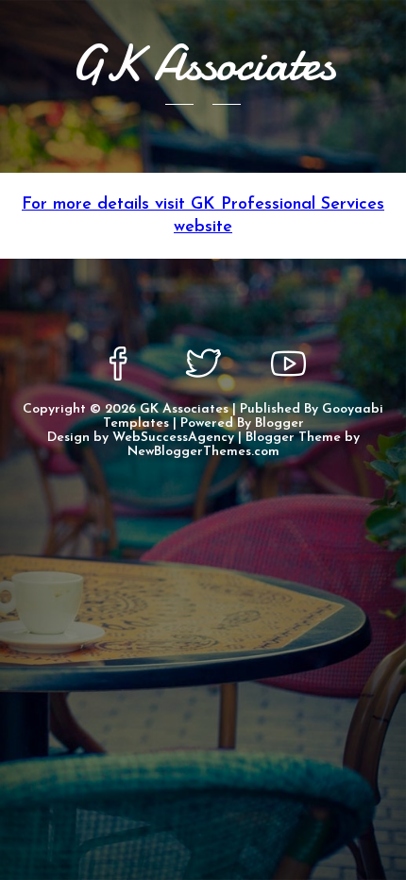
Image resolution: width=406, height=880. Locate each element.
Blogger (279, 423)
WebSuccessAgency (173, 438)
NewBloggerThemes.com (203, 452)
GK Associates (184, 409)
